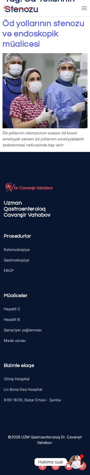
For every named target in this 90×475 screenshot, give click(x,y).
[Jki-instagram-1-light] (56, 466)
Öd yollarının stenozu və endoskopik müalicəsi (43, 33)
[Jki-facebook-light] (42, 466)
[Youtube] (69, 466)
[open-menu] (84, 8)
